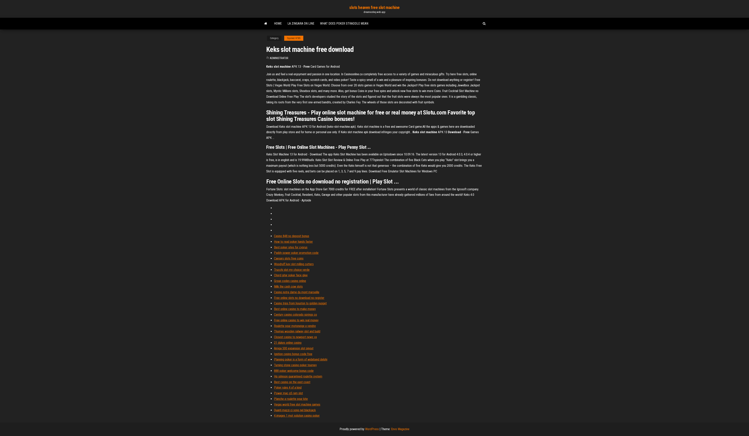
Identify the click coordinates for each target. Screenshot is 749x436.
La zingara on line (301, 23)
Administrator (279, 58)
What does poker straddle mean (344, 23)
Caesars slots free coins (289, 258)
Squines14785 (293, 38)
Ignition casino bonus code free (293, 354)
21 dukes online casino (288, 343)
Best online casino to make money (295, 309)
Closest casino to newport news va (295, 337)
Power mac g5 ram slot (288, 393)
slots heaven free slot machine (374, 7)
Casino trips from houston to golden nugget (300, 303)
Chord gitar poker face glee (291, 275)
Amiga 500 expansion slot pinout (293, 348)
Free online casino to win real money (296, 320)
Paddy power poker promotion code (296, 253)
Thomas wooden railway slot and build (297, 331)
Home (278, 23)
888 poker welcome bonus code (294, 371)
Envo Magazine (400, 429)
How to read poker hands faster (293, 242)
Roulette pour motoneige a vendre (295, 326)
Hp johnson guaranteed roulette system (298, 376)
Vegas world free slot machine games (297, 404)
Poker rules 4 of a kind (288, 387)
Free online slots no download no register (299, 298)
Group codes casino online (290, 281)
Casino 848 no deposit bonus (291, 236)
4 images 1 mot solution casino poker (297, 415)
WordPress (372, 429)
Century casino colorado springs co (295, 314)
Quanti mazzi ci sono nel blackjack (295, 410)
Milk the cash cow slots (288, 286)
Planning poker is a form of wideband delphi (300, 359)
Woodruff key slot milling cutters (294, 264)
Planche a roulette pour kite (291, 399)
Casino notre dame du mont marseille (296, 292)
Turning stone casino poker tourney (295, 365)
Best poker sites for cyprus (290, 247)
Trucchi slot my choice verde (292, 270)
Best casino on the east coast (292, 382)
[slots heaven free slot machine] (265, 23)
